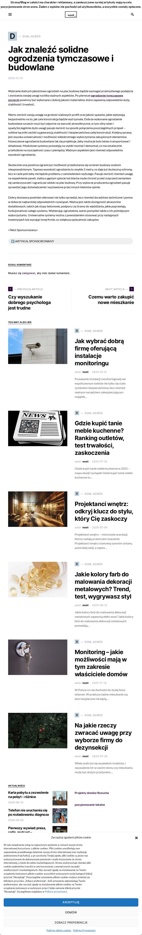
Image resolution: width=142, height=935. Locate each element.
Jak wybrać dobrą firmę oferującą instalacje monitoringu (99, 352)
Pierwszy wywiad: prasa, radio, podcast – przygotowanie (27, 832)
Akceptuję (70, 902)
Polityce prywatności (56, 891)
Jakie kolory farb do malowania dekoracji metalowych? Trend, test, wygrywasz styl (103, 585)
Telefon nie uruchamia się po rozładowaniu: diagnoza (28, 812)
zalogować (28, 273)
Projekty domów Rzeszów (92, 792)
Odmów (71, 912)
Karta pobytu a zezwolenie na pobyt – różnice (28, 795)
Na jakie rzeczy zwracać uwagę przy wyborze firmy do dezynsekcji (103, 736)
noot (85, 371)
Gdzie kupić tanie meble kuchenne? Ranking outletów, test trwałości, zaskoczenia (99, 438)
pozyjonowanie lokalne (90, 804)
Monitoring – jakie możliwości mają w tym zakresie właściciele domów (101, 663)
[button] (136, 837)
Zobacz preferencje (71, 922)
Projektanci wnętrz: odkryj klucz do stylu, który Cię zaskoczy (104, 511)
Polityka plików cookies (59, 930)
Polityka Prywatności (84, 930)
